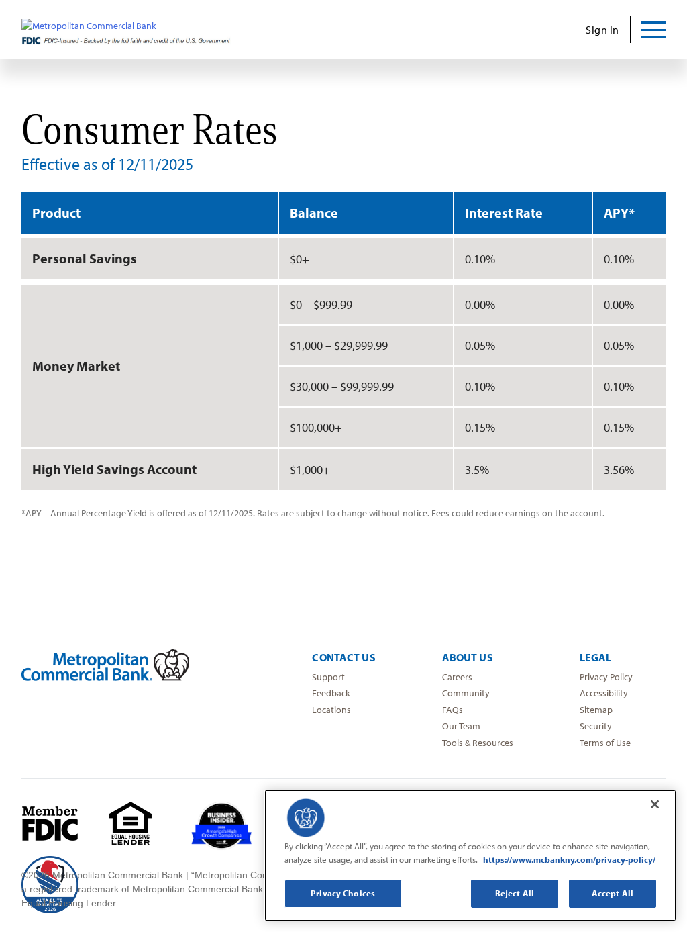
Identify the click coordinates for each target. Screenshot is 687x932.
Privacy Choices (343, 893)
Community (466, 693)
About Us (467, 657)
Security (596, 726)
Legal (596, 657)
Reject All (514, 893)
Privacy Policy (606, 677)
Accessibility (604, 693)
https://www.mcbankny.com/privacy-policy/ (569, 859)
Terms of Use (605, 743)
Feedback (331, 693)
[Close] (655, 804)
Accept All (612, 893)
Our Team (461, 726)
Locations (331, 710)
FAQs (452, 710)
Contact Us (343, 657)
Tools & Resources (477, 743)
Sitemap (596, 710)
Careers (457, 677)
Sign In (602, 29)
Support (328, 677)
